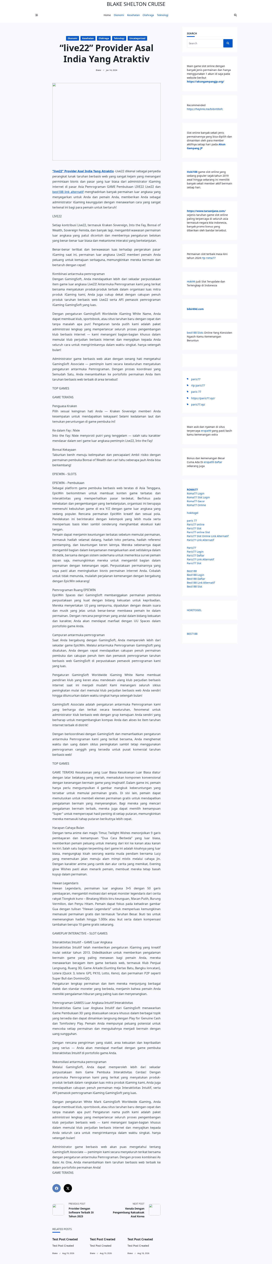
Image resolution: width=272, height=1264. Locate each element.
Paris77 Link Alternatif (200, 540)
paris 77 (196, 391)
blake (98, 70)
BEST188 (192, 634)
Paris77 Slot (194, 528)
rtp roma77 (209, 258)
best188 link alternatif (68, 192)
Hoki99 (191, 281)
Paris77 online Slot (199, 532)
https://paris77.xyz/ (203, 398)
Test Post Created (65, 1239)
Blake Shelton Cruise (136, 3)
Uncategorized (137, 38)
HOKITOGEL (194, 610)
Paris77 (191, 547)
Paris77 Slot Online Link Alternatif (208, 536)
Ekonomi (119, 15)
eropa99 (206, 430)
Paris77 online (196, 524)
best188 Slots (195, 332)
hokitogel (192, 513)
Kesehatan (133, 15)
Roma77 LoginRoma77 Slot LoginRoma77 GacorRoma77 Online (198, 497)
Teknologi (162, 15)
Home (107, 15)
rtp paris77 (198, 385)
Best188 (192, 571)
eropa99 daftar (213, 462)
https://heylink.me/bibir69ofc (205, 109)
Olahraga (148, 15)
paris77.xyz (198, 404)
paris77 (195, 379)
